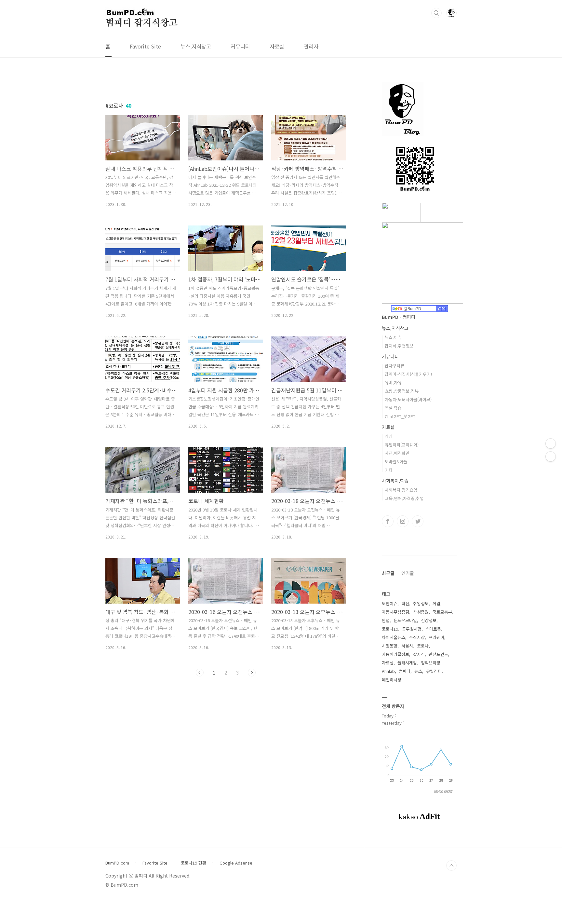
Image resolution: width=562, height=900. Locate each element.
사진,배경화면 (397, 453)
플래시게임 (407, 663)
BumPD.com (117, 863)
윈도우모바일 (405, 620)
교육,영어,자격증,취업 (404, 498)
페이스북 (388, 521)
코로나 (423, 646)
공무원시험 (411, 629)
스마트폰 (433, 629)
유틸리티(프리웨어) (402, 445)
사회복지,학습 (395, 480)
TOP (451, 865)
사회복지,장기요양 (401, 490)
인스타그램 (402, 521)
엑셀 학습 (393, 408)
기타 (389, 470)
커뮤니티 (240, 46)
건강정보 (428, 620)
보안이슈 (389, 603)
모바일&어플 (396, 461)
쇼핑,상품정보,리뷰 (402, 391)
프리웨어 (436, 637)
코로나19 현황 (193, 863)
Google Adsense (236, 863)
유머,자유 (393, 382)
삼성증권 (421, 612)
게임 (389, 436)
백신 (405, 603)
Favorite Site (145, 46)
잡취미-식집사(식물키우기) (408, 374)
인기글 (407, 573)
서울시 (407, 646)
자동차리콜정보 (395, 654)
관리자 (311, 46)
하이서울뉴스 (393, 637)
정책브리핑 (430, 663)
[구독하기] (550, 456)
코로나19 (390, 629)
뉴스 (418, 671)
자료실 (277, 46)
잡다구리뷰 (394, 365)
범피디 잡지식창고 (141, 23)
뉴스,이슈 (393, 337)
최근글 (388, 573)
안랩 (386, 620)
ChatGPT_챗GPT (400, 416)
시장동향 (389, 646)
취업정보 (421, 603)
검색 (436, 13)
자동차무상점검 (395, 612)
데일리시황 (391, 679)
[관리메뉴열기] (550, 443)
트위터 (417, 521)
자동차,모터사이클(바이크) (408, 399)
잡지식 (419, 654)
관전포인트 (438, 654)
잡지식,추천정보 (399, 346)
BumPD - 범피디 (398, 317)
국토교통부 (442, 612)
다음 (252, 672)
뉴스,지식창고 (196, 46)
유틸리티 (434, 671)
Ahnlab (388, 671)
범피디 (404, 671)
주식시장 (417, 637)
